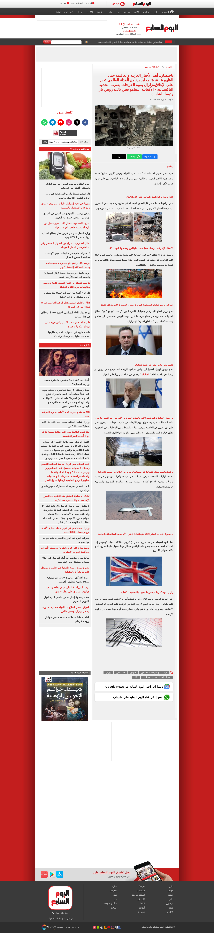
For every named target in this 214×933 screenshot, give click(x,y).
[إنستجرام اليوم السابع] (69, 122)
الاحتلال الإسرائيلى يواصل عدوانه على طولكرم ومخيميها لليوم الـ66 (141, 248)
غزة (165, 672)
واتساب (132, 157)
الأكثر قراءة (85, 345)
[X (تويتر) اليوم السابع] (77, 122)
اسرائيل (133, 672)
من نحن (70, 918)
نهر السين (120, 672)
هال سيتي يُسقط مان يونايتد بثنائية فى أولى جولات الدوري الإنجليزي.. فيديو (130, 42)
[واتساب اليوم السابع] (44, 122)
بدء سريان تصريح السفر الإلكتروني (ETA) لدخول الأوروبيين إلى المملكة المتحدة (135, 534)
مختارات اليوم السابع (79, 673)
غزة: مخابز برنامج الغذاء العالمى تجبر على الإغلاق (150, 197)
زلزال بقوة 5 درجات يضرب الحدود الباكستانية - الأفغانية (147, 592)
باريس (108, 672)
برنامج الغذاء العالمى (150, 672)
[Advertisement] (107, 838)
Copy (45, 142)
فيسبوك (147, 157)
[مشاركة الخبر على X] (119, 156)
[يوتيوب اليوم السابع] (61, 122)
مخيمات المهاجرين (163, 677)
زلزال (136, 677)
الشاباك (145, 374)
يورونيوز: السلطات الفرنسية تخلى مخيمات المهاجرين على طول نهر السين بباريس (134, 418)
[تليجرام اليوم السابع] (52, 122)
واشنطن (146, 677)
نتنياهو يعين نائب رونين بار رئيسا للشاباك (154, 364)
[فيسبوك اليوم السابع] (85, 122)
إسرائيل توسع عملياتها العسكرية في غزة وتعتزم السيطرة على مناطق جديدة (137, 304)
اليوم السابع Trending (80, 149)
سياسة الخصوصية (56, 918)
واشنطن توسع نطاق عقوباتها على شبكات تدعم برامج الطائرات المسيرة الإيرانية (135, 472)
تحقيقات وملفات (152, 67)
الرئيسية (169, 67)
